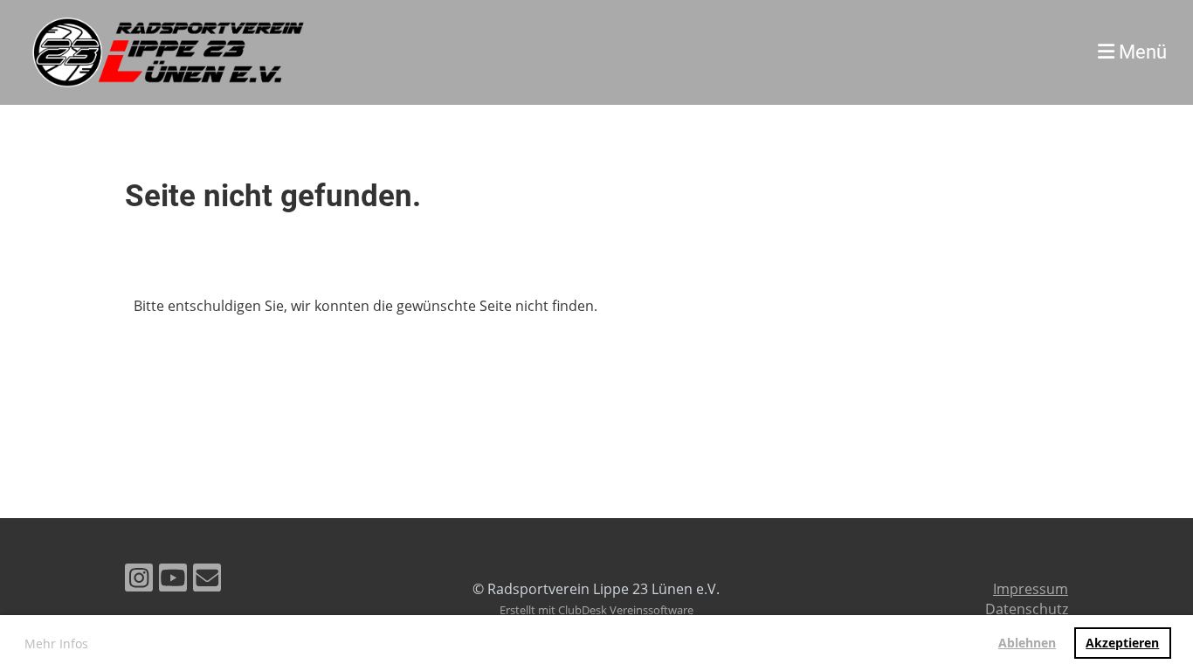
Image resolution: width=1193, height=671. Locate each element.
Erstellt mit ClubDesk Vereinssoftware (596, 610)
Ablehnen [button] (1027, 642)
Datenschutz (1026, 609)
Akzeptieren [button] (1122, 642)
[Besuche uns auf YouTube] (173, 580)
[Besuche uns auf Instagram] (139, 580)
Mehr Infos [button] (56, 643)
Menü (1140, 52)
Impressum (1030, 588)
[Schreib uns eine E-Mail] (207, 580)
